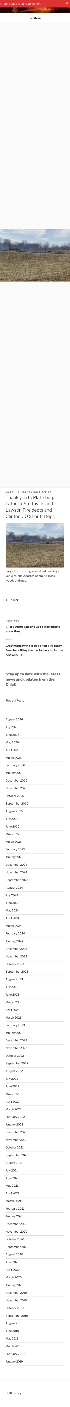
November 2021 (16, 1140)
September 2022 (17, 1063)
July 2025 (12, 819)
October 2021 (15, 1147)
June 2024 (12, 903)
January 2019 (14, 1361)
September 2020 (17, 1247)
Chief (15, 600)
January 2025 (14, 857)
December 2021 (16, 1132)
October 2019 (15, 1308)
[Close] (67, 3)
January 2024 (14, 941)
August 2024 (14, 887)
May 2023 (12, 1002)
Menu (37, 18)
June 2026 (12, 734)
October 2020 (15, 1239)
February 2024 (15, 933)
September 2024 (17, 880)
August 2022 (14, 1071)
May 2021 (12, 1185)
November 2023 (16, 956)
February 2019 (15, 1354)
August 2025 (14, 811)
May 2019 (12, 1338)
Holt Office (42, 492)
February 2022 (15, 1117)
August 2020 (14, 1254)
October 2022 (15, 1055)
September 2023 (17, 971)
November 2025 (16, 788)
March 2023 (14, 1017)
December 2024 (16, 864)
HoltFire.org (13, 1393)
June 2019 (12, 1331)
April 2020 (13, 1269)
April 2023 (13, 1010)
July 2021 (12, 1170)
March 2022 (13, 1109)
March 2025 (14, 841)
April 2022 (12, 1101)
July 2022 (12, 1078)
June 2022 (12, 1086)
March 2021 (13, 1201)
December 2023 (16, 949)
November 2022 (16, 1048)
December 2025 (16, 780)
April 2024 (13, 918)
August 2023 (14, 979)
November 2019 (16, 1300)
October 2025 (15, 796)
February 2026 (15, 765)
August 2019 (14, 1323)
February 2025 (15, 849)
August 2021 (14, 1163)
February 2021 (15, 1208)
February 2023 (15, 1025)
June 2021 (12, 1178)
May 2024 (12, 910)
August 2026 (14, 719)
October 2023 (15, 964)
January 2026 (14, 773)
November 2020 (16, 1231)
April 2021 (12, 1193)
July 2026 (12, 727)
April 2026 (13, 750)
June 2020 (12, 1262)
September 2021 (17, 1155)
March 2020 (14, 1277)
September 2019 (17, 1315)
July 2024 (12, 895)
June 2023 (12, 994)
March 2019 (13, 1346)
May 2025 (12, 834)
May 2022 (12, 1094)
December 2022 (16, 1040)
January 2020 (14, 1285)
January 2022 (14, 1124)
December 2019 (16, 1292)
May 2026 (12, 742)
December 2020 (16, 1224)
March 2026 (14, 757)
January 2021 (14, 1216)
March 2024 (14, 926)
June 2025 (12, 826)
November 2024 (16, 872)
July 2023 (12, 987)
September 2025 (17, 803)
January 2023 (14, 1033)
